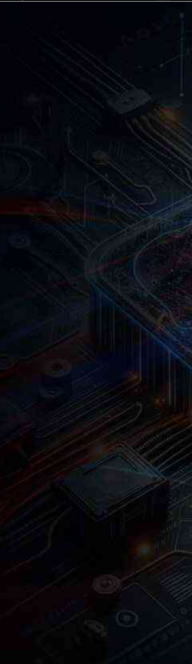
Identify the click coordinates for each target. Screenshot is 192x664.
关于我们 (166, 0)
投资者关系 (164, 0)
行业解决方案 (161, 0)
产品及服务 (158, 0)
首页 (157, 0)
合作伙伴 (162, 0)
